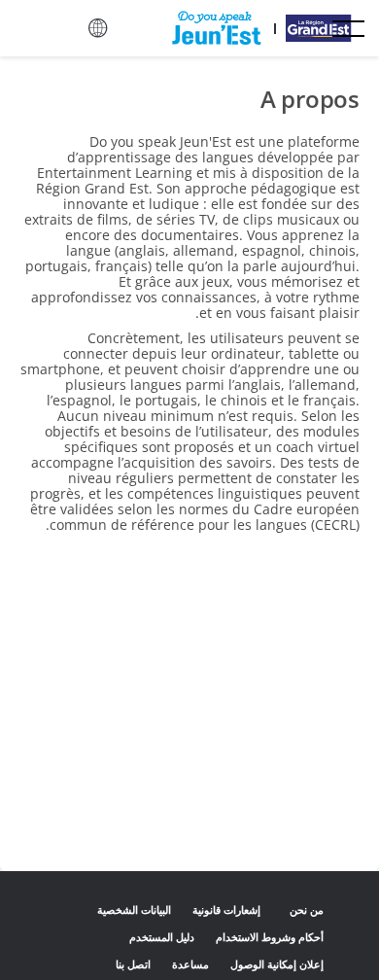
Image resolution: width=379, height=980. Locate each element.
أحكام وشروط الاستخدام (270, 936)
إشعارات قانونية (226, 909)
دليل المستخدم (161, 936)
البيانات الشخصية (134, 909)
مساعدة (190, 964)
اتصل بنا (133, 964)
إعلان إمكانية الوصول (277, 964)
